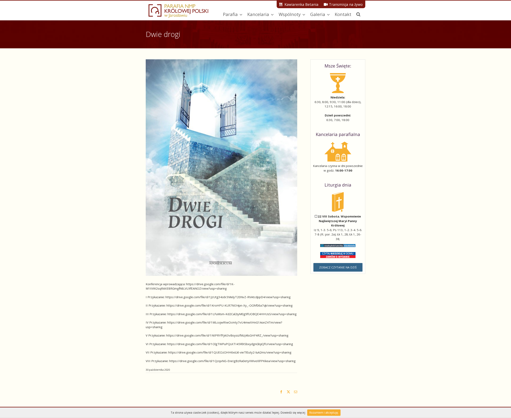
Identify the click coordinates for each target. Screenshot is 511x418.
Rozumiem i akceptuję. (324, 412)
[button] (358, 14)
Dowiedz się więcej (292, 412)
